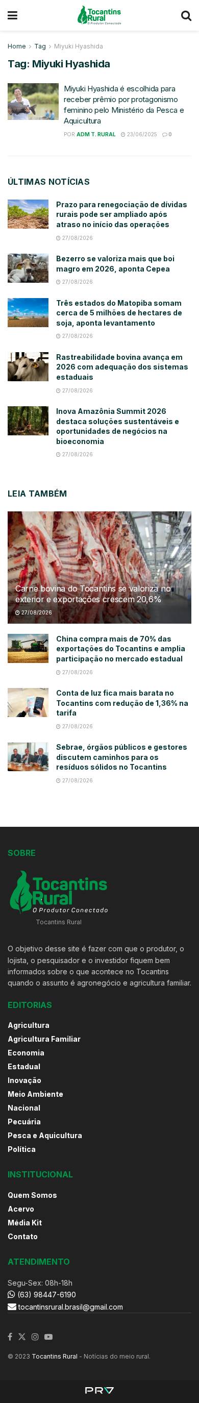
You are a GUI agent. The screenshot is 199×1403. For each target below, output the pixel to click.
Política (22, 1149)
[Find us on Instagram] (35, 1337)
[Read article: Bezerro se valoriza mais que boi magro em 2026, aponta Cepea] (28, 268)
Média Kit (25, 1222)
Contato (23, 1236)
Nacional (24, 1107)
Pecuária (24, 1121)
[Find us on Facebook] (10, 1337)
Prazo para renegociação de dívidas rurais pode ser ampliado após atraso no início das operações (121, 214)
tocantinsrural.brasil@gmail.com (70, 1306)
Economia (26, 1052)
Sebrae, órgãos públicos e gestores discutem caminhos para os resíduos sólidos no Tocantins (121, 757)
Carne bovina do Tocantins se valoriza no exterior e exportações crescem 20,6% (92, 593)
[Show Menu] (12, 15)
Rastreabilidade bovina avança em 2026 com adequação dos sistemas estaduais (122, 367)
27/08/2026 (77, 238)
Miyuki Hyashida (78, 46)
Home (17, 46)
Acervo (21, 1208)
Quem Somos (32, 1195)
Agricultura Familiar (44, 1039)
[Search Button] (186, 15)
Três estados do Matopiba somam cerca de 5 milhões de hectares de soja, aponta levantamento (119, 313)
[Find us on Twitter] (22, 1337)
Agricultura (28, 1025)
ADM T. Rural (96, 134)
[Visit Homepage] (99, 15)
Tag (40, 46)
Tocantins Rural (55, 1356)
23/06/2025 (141, 134)
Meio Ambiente (35, 1094)
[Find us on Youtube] (48, 1337)
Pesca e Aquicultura (45, 1135)
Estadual (24, 1066)
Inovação (24, 1080)
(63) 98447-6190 (45, 1294)
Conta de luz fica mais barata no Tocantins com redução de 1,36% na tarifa (122, 702)
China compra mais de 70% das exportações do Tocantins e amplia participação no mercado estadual (120, 648)
